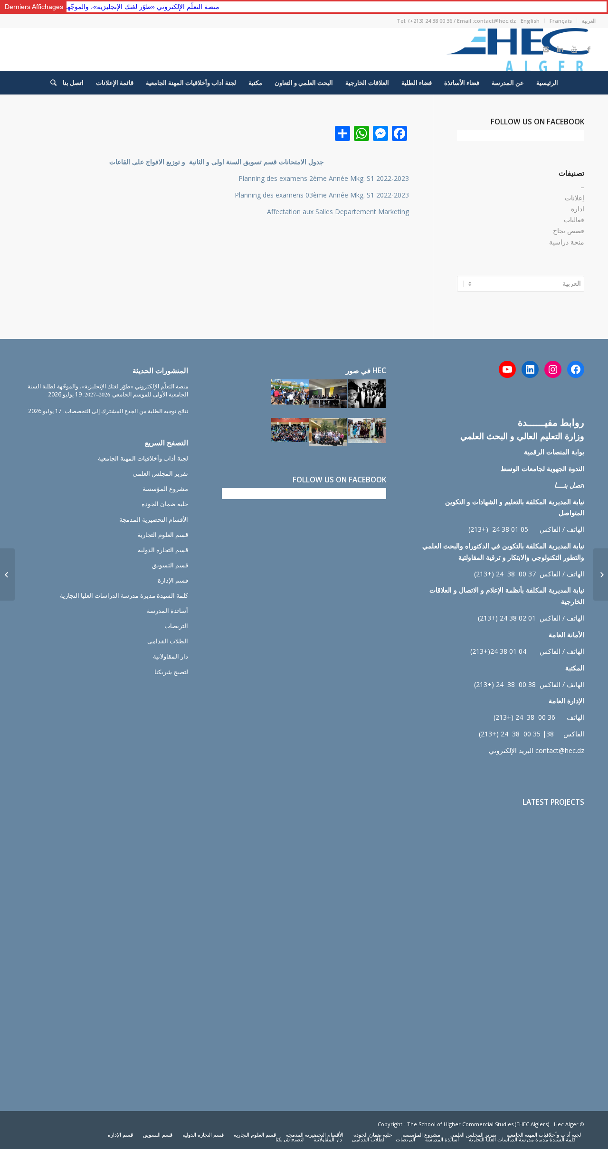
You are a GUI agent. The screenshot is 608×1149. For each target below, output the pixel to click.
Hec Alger (566, 1124)
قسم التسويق (170, 565)
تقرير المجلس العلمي (160, 473)
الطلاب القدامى (167, 641)
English (530, 20)
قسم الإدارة (173, 580)
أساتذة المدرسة (167, 610)
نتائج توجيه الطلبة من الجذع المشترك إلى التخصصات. (125, 410)
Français (561, 20)
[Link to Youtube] (574, 49)
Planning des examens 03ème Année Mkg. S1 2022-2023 (322, 194)
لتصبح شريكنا (171, 672)
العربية (589, 20)
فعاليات (574, 219)
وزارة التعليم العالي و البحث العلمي (522, 436)
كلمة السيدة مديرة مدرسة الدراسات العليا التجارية (124, 595)
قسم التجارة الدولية (163, 550)
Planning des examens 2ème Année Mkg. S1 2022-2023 (323, 178)
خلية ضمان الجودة (165, 503)
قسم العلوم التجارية (162, 534)
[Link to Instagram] (546, 49)
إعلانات (574, 197)
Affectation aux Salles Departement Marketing (338, 211)
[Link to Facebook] (588, 49)
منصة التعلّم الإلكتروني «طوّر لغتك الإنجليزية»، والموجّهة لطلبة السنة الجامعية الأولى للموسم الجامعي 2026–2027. (108, 390)
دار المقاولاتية (170, 656)
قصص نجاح (568, 230)
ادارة (577, 208)
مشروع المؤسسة (165, 488)
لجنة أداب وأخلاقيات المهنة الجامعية (143, 458)
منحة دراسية (566, 241)
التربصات (176, 626)
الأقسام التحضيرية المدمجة (153, 519)
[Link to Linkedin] (560, 49)
